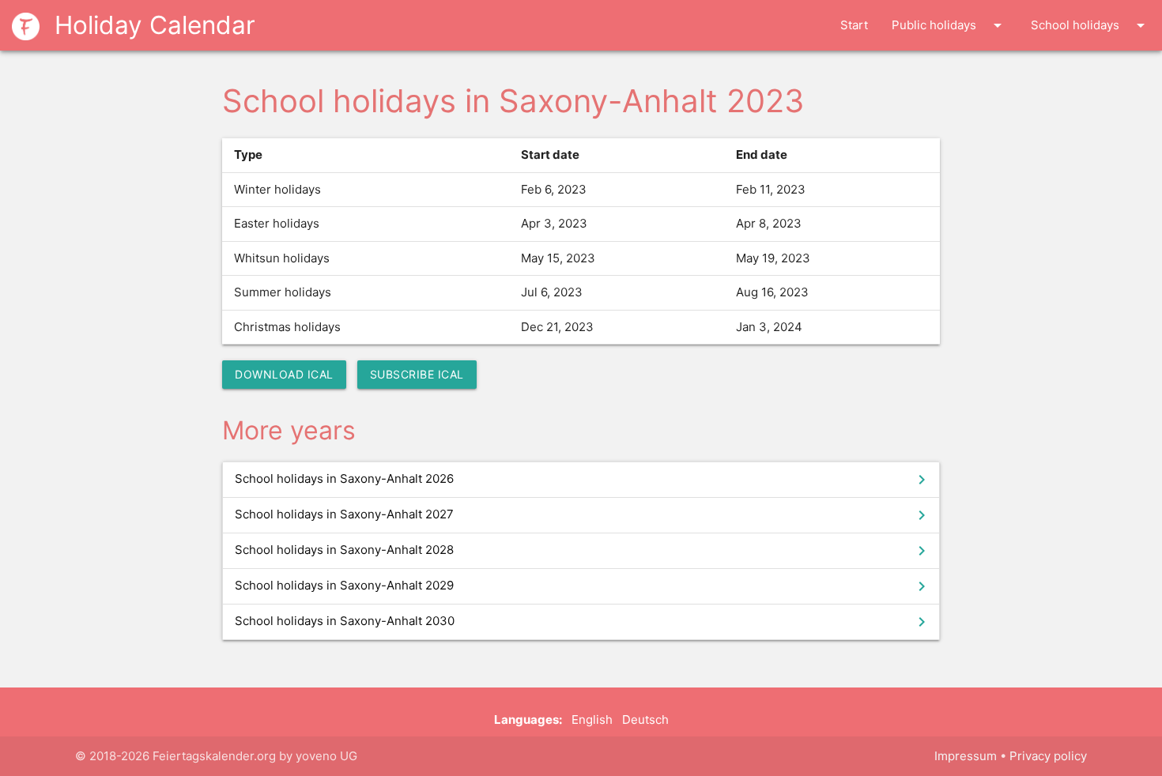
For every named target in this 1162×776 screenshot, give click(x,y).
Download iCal (284, 374)
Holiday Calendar (151, 24)
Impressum (965, 755)
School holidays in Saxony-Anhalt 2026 (583, 479)
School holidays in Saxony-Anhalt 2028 (583, 550)
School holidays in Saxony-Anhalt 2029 (583, 586)
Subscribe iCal (417, 374)
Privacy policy (1048, 755)
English (592, 719)
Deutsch (645, 719)
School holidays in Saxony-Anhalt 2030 (583, 621)
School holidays (1090, 25)
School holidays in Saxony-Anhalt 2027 (583, 515)
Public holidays (949, 25)
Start (854, 24)
